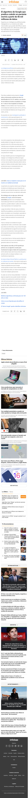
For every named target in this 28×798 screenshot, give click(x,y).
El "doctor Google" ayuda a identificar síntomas (13, 306)
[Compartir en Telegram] (18, 60)
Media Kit (14, 778)
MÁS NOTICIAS (14, 485)
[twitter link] (9, 746)
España (15, 753)
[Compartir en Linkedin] (15, 60)
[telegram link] (18, 746)
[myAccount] (26, 2)
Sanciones (4, 5)
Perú (8, 756)
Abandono (24, 5)
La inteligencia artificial (7, 68)
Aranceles (9, 5)
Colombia (10, 753)
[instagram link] (12, 746)
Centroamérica (14, 756)
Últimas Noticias (21, 756)
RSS (14, 759)
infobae (3, 8)
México (4, 756)
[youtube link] (15, 746)
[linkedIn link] (21, 746)
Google (21, 95)
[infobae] (14, 2)
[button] (2, 2)
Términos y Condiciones (9, 786)
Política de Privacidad (19, 786)
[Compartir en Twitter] (12, 60)
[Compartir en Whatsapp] (5, 60)
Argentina (6, 775)
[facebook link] (6, 746)
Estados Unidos (21, 753)
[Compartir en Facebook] (8, 60)
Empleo (14, 767)
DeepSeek (14, 5)
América (5, 753)
